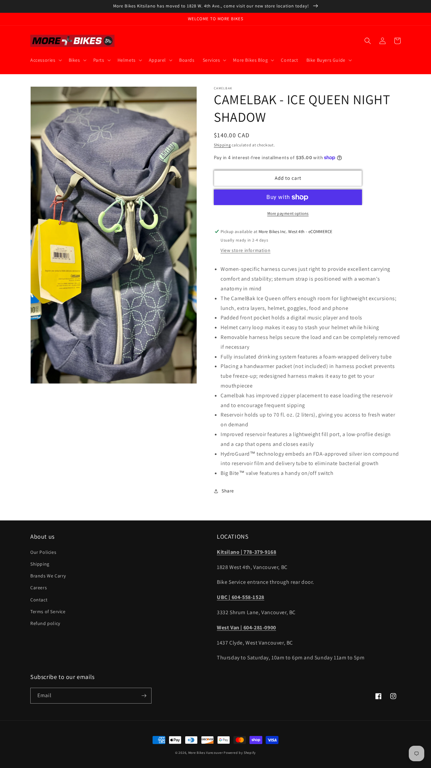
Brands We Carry (48, 576)
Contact (38, 600)
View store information (245, 250)
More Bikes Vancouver (205, 752)
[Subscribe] (143, 696)
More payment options (288, 213)
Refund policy (45, 623)
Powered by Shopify (240, 752)
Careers (38, 588)
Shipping (222, 144)
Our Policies (43, 552)
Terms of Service (48, 611)
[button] (45, 60)
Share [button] (228, 491)
